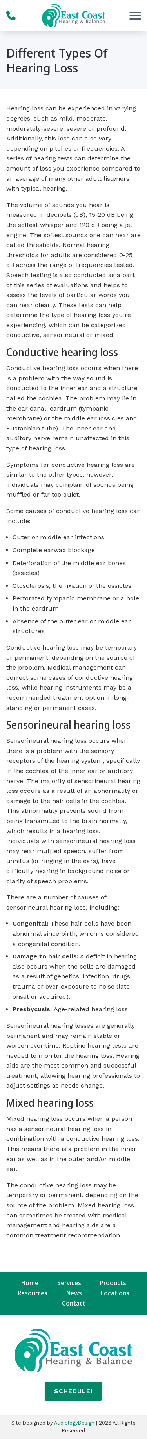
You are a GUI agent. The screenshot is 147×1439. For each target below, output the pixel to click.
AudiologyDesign (74, 1423)
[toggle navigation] (135, 15)
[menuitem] (30, 1283)
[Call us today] (11, 15)
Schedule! (73, 1391)
